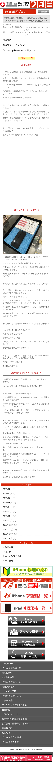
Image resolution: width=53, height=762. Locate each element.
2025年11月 (8, 529)
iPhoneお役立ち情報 (12, 556)
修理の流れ (7, 673)
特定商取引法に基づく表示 (14, 719)
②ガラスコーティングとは (16, 45)
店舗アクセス (8, 687)
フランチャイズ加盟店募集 (14, 705)
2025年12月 (8, 525)
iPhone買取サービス (11, 696)
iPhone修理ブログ (11, 561)
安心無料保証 (8, 677)
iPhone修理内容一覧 (11, 668)
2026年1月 (7, 520)
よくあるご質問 (9, 691)
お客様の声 (8, 547)
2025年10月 (8, 534)
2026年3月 (7, 511)
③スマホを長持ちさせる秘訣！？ (19, 50)
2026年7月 (7, 494)
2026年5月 (7, 503)
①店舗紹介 (8, 40)
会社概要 (6, 710)
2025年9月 (7, 538)
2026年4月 (7, 507)
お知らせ (7, 552)
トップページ (8, 664)
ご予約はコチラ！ (26, 58)
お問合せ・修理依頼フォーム (15, 723)
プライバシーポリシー (12, 714)
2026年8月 (7, 489)
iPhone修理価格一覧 (11, 682)
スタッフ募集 (8, 700)
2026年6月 (7, 498)
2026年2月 (7, 516)
